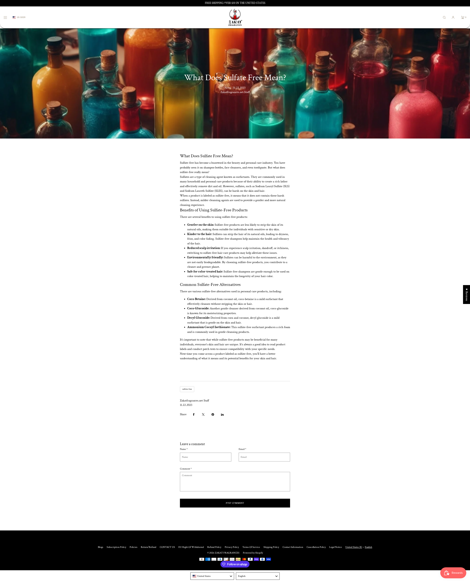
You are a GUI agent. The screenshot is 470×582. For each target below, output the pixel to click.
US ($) (20, 17)
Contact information (293, 547)
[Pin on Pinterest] (212, 414)
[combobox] (212, 576)
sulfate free (187, 389)
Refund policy (214, 547)
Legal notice (335, 547)
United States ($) (353, 547)
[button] (444, 17)
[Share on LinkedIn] (222, 414)
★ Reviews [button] (467, 294)
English (368, 547)
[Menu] (8, 17)
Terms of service (251, 547)
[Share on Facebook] (193, 414)
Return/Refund (148, 547)
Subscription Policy (116, 547)
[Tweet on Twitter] (203, 414)
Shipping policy (271, 547)
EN (24, 17)
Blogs (100, 547)
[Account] (453, 17)
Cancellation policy (316, 547)
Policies (133, 547)
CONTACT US (167, 547)
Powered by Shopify (253, 552)
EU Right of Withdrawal (191, 547)
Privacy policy (232, 547)
